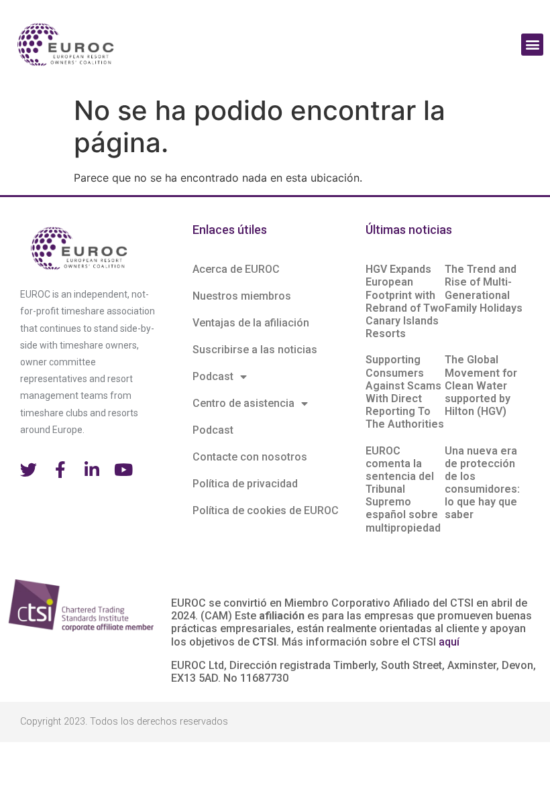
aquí (449, 641)
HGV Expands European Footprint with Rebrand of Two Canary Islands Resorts (405, 301)
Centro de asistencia (243, 403)
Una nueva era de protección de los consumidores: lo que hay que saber (482, 483)
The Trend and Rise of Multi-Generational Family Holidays (483, 288)
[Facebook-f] (60, 469)
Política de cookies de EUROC (265, 510)
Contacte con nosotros (249, 456)
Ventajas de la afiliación (250, 322)
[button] (532, 45)
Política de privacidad (245, 483)
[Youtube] (123, 469)
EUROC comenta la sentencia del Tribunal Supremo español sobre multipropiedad (403, 489)
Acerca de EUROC (236, 269)
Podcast (212, 376)
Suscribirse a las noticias (254, 349)
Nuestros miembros (241, 296)
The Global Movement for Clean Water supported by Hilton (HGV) (481, 385)
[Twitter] (28, 469)
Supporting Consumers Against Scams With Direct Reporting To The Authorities (405, 391)
